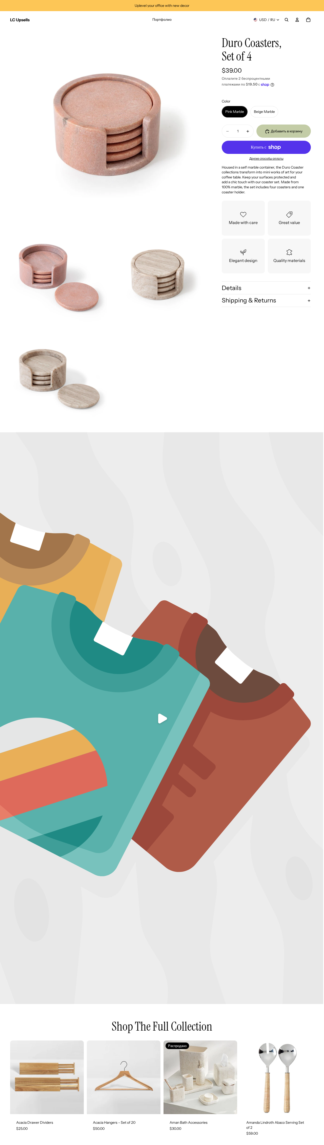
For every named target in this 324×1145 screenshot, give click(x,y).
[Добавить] (306, 1106)
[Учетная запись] (297, 19)
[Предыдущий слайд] (17, 1077)
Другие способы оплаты (266, 159)
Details (231, 288)
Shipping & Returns (249, 300)
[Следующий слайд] (76, 1077)
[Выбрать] (75, 1106)
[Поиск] (286, 19)
